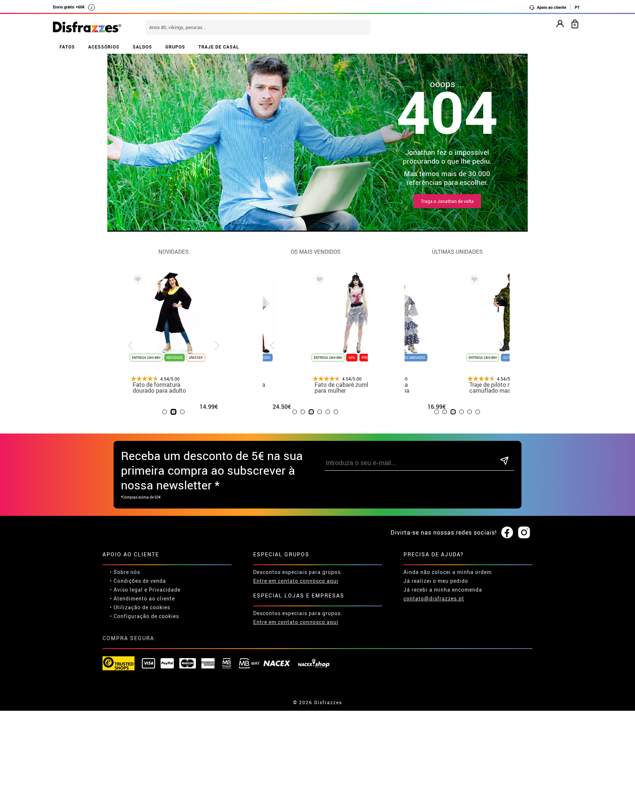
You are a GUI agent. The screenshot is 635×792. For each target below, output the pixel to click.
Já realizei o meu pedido (435, 580)
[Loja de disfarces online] (87, 27)
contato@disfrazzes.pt (433, 598)
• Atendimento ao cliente (142, 598)
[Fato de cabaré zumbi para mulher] (278, 280)
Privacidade (164, 589)
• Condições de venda (138, 580)
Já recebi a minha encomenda (442, 589)
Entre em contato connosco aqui (295, 580)
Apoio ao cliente (551, 7)
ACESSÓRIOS (103, 47)
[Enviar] (504, 461)
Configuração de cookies (146, 616)
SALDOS (142, 47)
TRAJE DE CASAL (218, 47)
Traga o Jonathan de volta (447, 201)
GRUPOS (175, 47)
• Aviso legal (126, 589)
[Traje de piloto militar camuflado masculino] (420, 280)
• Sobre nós (125, 571)
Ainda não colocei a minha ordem (447, 571)
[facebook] (507, 533)
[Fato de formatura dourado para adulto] (136, 280)
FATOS (67, 47)
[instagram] (524, 533)
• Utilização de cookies (140, 607)
